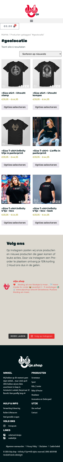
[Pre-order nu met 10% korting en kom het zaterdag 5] (9, 300)
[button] (31, 20)
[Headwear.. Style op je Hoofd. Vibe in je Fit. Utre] (24, 327)
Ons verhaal (36, 408)
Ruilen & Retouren (10, 412)
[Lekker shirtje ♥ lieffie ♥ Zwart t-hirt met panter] (53, 327)
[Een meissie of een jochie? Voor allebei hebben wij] (38, 327)
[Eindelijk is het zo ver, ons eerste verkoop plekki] (24, 318)
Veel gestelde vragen (11, 416)
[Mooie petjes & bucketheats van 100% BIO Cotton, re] (53, 300)
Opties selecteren (15, 107)
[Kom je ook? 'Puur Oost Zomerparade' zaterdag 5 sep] (38, 300)
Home (4, 34)
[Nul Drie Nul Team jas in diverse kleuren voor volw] (9, 327)
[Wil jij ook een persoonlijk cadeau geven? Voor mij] (9, 309)
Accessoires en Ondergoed (41, 399)
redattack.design (13, 455)
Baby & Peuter (37, 390)
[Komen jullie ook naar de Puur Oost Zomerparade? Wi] (24, 300)
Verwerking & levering (11, 408)
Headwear (35, 394)
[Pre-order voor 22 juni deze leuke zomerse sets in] (38, 309)
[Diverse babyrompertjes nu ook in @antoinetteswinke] (9, 318)
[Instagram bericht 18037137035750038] (38, 318)
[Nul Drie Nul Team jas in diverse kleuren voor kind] (53, 318)
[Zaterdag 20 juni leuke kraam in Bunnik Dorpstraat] (24, 309)
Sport (34, 381)
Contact (35, 412)
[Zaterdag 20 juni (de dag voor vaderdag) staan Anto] (53, 309)
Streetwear (36, 377)
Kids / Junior (36, 386)
